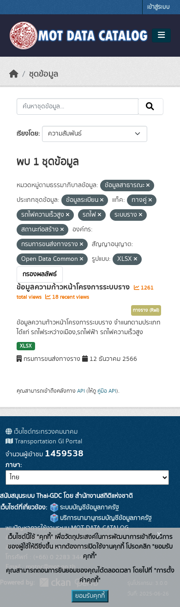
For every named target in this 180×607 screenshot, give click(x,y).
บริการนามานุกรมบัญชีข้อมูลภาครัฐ (105, 518)
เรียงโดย (27, 133)
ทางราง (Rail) (146, 310)
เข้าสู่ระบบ (158, 7)
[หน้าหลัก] (13, 74)
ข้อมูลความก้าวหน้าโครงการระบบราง (74, 287)
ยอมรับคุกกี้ (90, 596)
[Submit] (150, 106)
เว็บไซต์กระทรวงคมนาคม (45, 431)
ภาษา (13, 465)
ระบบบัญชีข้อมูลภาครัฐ (88, 507)
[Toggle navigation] (161, 35)
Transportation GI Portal (47, 441)
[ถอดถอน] (148, 185)
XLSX (26, 346)
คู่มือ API (106, 391)
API (81, 391)
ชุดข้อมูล (43, 74)
